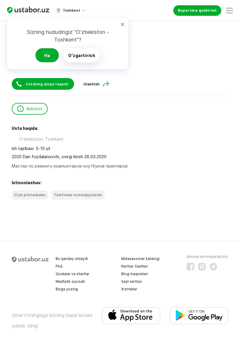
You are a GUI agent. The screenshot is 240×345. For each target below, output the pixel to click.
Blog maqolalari (134, 274)
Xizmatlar (129, 289)
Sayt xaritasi (131, 281)
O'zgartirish (81, 55)
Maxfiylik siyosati (70, 281)
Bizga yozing (67, 289)
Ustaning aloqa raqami (47, 84)
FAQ (59, 266)
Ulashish (91, 84)
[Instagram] (202, 266)
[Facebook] (190, 266)
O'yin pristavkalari (30, 195)
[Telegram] (213, 266)
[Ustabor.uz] (28, 10)
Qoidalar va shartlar (73, 274)
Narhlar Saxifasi (134, 266)
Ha (47, 55)
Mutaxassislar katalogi (140, 258)
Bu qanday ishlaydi (72, 258)
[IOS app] (131, 315)
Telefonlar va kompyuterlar (78, 195)
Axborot (34, 108)
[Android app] (199, 315)
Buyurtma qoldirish (197, 10)
